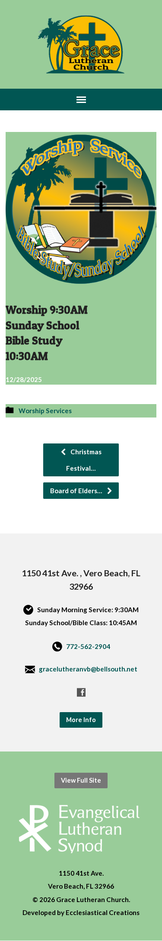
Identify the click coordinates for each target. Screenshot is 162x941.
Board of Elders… (77, 491)
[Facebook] (81, 692)
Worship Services (45, 410)
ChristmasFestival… (84, 460)
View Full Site (81, 780)
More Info (81, 719)
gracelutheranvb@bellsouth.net (88, 669)
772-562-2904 (88, 646)
